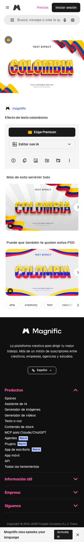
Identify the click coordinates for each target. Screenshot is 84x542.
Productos (14, 389)
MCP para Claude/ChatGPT (25, 432)
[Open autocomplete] (10, 20)
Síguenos (13, 505)
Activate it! (63, 534)
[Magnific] (42, 332)
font (49, 305)
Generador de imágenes (22, 409)
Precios (43, 7)
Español (42, 370)
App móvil (12, 455)
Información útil (18, 478)
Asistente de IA (16, 404)
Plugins (15, 444)
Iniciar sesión (66, 7)
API (7, 461)
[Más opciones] (69, 160)
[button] (42, 370)
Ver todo (43, 177)
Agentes (16, 438)
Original (29, 40)
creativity (31, 305)
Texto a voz (13, 421)
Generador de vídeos (20, 415)
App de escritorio (22, 449)
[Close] (77, 535)
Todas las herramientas (22, 467)
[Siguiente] (78, 207)
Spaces (10, 398)
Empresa (12, 492)
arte (12, 305)
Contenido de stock (19, 427)
